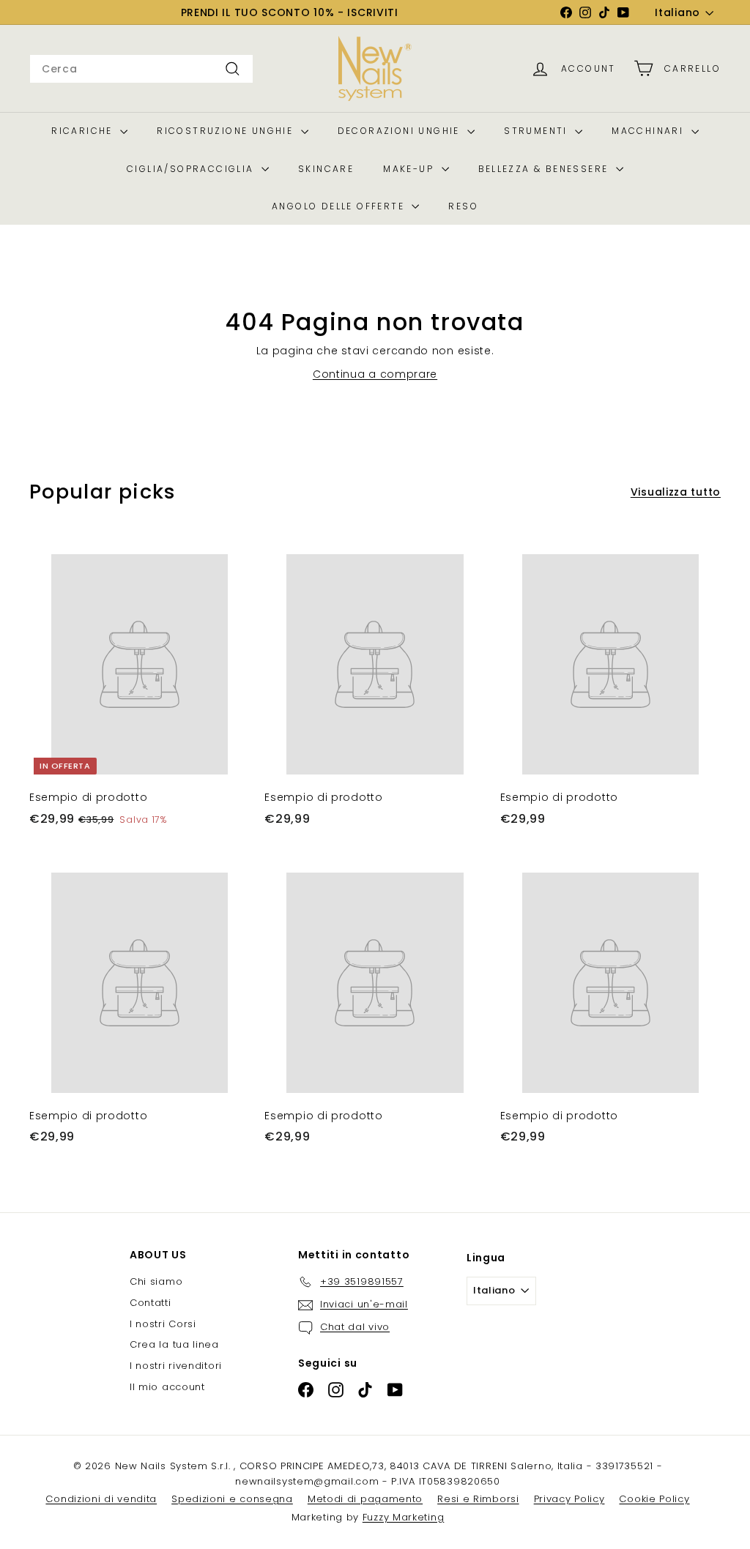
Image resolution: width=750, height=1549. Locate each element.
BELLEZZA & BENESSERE (545, 169)
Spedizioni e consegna (232, 1499)
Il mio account (167, 1387)
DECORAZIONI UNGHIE (401, 130)
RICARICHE (83, 130)
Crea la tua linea (174, 1344)
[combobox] (141, 68)
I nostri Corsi (163, 1324)
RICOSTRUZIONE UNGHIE (227, 130)
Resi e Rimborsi (478, 1499)
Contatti (150, 1303)
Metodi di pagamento (365, 1499)
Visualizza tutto (676, 492)
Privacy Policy (569, 1499)
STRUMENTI (537, 130)
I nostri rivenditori (176, 1366)
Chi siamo (156, 1281)
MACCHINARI (649, 130)
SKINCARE (326, 169)
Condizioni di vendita (101, 1499)
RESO (463, 206)
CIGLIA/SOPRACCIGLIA (192, 169)
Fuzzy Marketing (404, 1517)
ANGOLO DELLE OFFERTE (340, 206)
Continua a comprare (375, 374)
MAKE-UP (410, 169)
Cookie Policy (654, 1499)
